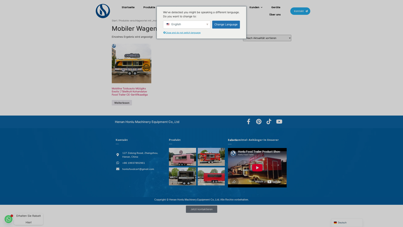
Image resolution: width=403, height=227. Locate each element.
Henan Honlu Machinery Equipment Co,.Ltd (147, 122)
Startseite (128, 7)
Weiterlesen (121, 102)
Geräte (275, 7)
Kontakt (122, 140)
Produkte (149, 7)
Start (114, 20)
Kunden (254, 7)
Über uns (275, 14)
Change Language (226, 24)
